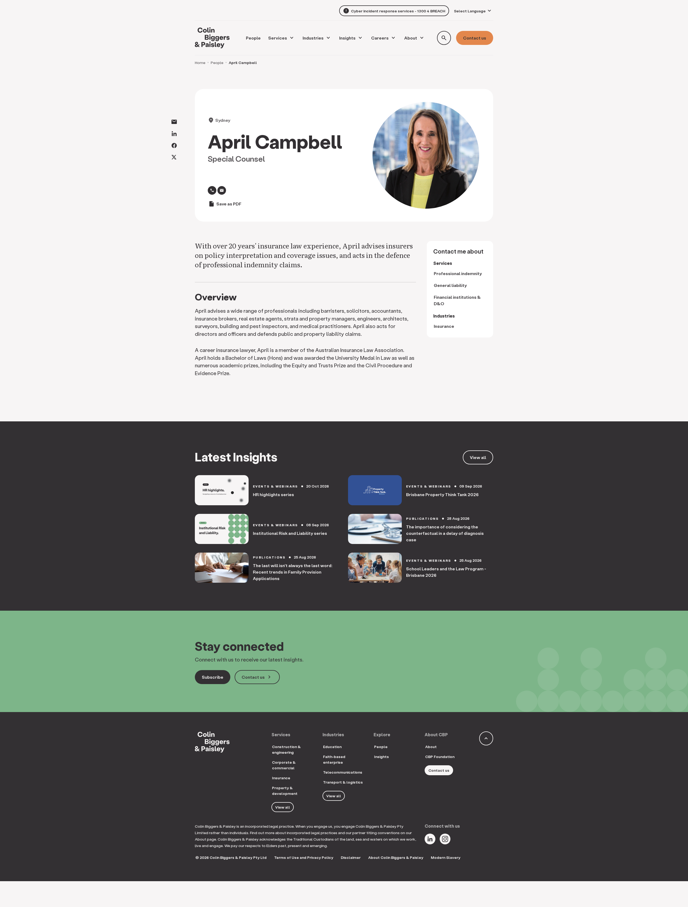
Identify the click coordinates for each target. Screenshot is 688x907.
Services (277, 38)
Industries (313, 38)
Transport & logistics (343, 782)
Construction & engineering (286, 749)
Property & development (285, 790)
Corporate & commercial (284, 765)
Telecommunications (342, 772)
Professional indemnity (458, 273)
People (217, 62)
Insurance (444, 326)
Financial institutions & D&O (457, 300)
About (410, 38)
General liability (450, 285)
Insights (347, 38)
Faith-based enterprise (334, 759)
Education (332, 746)
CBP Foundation (439, 756)
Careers (380, 38)
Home (200, 62)
